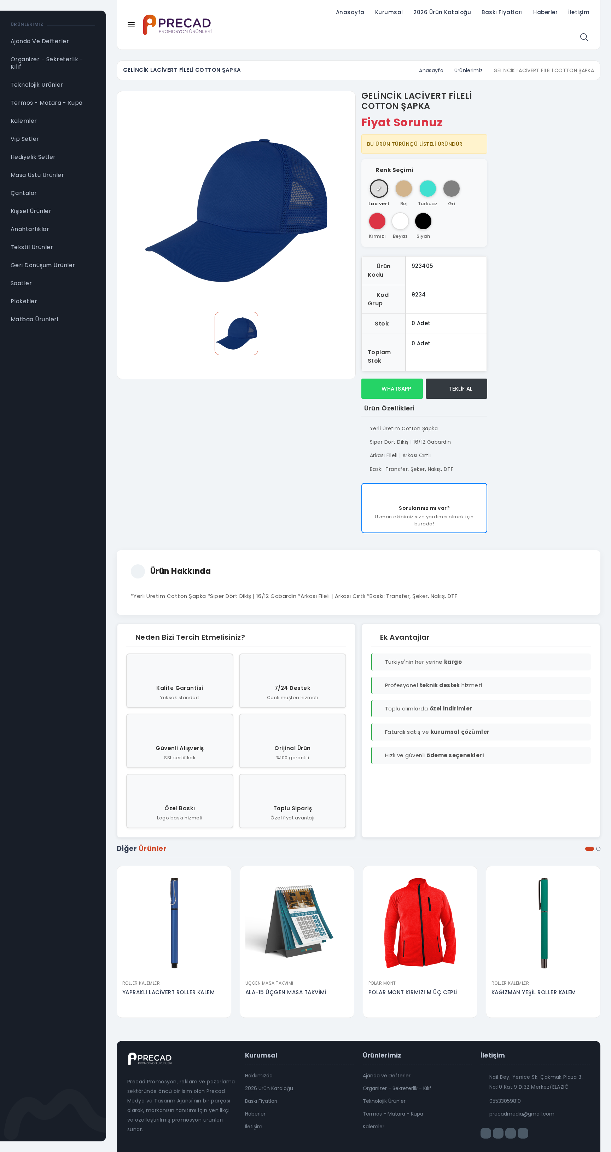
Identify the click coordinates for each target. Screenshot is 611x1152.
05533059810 (505, 1101)
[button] (589, 849)
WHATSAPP (396, 388)
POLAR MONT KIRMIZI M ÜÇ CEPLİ (413, 992)
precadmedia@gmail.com (521, 1113)
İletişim (578, 12)
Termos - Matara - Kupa (393, 1113)
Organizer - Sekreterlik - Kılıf (397, 1088)
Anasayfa (350, 12)
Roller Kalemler (141, 983)
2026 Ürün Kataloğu (442, 12)
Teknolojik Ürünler (384, 1101)
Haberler (545, 12)
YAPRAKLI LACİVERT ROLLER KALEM (168, 992)
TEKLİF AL (460, 388)
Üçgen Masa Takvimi (269, 983)
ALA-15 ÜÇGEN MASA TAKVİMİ (285, 992)
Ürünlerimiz (468, 70)
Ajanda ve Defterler (387, 1075)
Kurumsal (389, 12)
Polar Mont (382, 983)
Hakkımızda (259, 1075)
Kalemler (373, 1126)
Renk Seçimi (394, 170)
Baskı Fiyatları (502, 12)
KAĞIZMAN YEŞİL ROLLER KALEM (533, 992)
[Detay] (174, 972)
